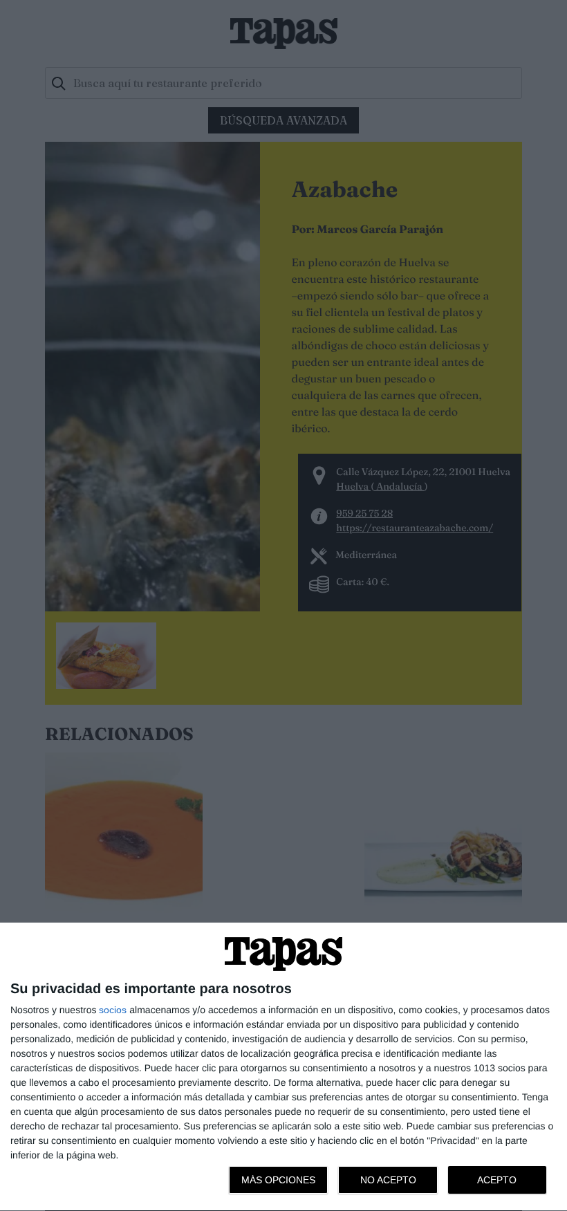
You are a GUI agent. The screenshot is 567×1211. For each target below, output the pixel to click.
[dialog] (283, 1067)
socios (113, 1010)
